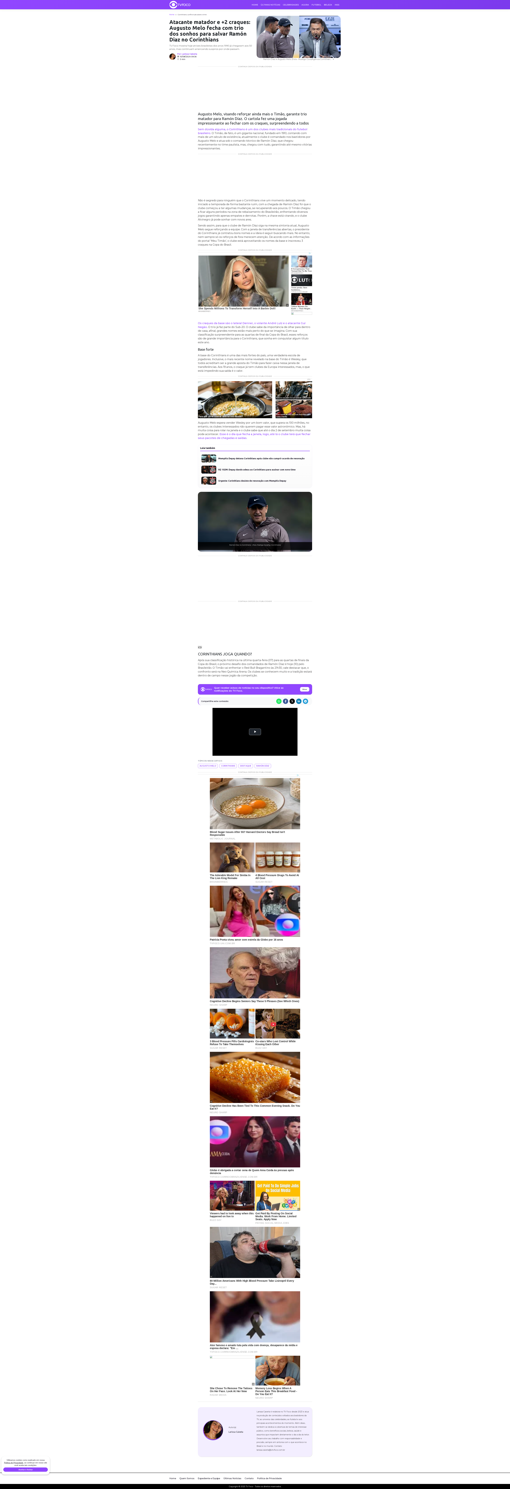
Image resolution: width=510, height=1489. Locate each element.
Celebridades (291, 5)
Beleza (328, 5)
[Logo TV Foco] (180, 5)
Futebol (316, 5)
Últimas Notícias (270, 5)
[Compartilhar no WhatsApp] (279, 701)
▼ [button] (333, 59)
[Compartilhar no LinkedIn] (298, 701)
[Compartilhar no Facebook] (285, 701)
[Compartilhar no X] (292, 701)
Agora (305, 5)
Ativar (304, 689)
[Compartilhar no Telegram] (305, 701)
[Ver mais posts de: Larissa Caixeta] (172, 56)
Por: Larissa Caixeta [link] (187, 54)
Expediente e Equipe (209, 1478)
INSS (337, 5)
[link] (213, 1430)
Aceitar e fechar (25, 1470)
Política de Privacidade (269, 1478)
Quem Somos (186, 1478)
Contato (249, 1478)
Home (255, 5)
